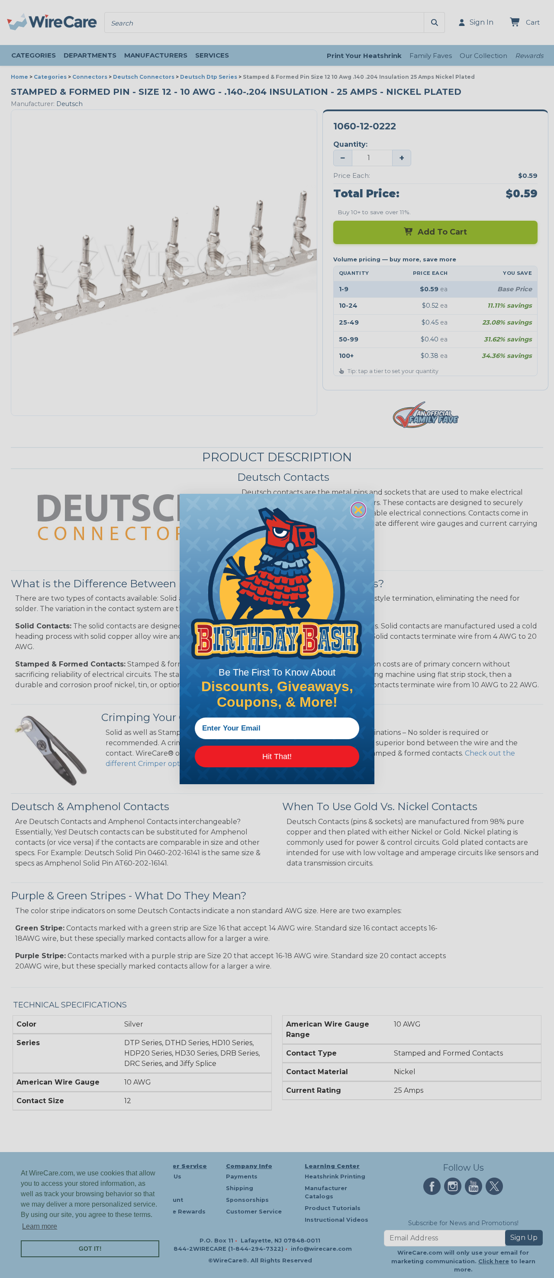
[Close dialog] (358, 509)
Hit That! (277, 756)
